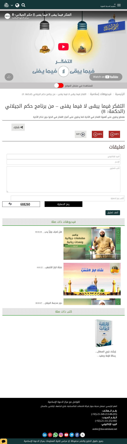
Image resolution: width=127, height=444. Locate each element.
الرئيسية (120, 94)
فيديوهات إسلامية (100, 94)
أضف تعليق (112, 213)
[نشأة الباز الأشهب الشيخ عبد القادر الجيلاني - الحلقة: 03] (92, 279)
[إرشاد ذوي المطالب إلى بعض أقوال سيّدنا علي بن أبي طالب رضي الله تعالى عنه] (104, 333)
